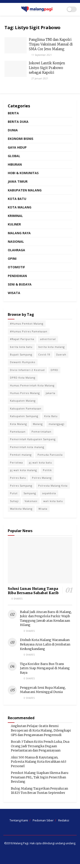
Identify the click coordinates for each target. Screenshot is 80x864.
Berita (13, 113)
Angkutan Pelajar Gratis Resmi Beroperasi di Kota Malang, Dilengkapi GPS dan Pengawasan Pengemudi (41, 730)
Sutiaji (14, 501)
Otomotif (16, 267)
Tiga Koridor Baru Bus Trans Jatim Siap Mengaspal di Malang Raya (45, 668)
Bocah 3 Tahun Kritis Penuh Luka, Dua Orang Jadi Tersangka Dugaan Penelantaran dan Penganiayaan (40, 746)
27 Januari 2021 (39, 78)
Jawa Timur (18, 181)
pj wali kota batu (40, 462)
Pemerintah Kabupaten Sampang (33, 439)
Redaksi (63, 820)
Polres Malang (42, 477)
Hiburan (15, 164)
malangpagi (56, 424)
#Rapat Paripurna (22, 339)
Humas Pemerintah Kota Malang (32, 385)
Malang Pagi (20, 843)
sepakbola (49, 493)
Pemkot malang (21, 454)
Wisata (14, 293)
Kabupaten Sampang (24, 416)
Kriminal (15, 216)
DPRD (54, 370)
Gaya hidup (17, 147)
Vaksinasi (31, 501)
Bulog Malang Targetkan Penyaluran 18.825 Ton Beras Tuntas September (39, 790)
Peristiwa (16, 462)
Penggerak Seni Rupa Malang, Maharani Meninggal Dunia (43, 690)
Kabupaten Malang (25, 190)
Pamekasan (18, 431)
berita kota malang (51, 347)
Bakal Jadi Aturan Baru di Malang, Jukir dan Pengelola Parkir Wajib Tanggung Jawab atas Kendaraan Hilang (46, 618)
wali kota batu (53, 501)
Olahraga (16, 250)
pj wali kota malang (23, 470)
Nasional (16, 241)
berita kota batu (21, 347)
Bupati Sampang (21, 354)
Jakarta (50, 393)
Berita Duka (18, 121)
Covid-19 (44, 354)
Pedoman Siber (43, 820)
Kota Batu (17, 199)
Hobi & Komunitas (23, 173)
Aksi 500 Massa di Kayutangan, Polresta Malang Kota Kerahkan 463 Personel (38, 761)
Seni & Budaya (20, 284)
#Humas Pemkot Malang (26, 323)
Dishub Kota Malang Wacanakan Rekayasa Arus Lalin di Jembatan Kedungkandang (45, 644)
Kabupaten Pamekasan (25, 408)
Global (14, 156)
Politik (47, 470)
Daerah (61, 354)
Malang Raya (19, 233)
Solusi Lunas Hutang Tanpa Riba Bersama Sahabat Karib (33, 591)
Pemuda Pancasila (50, 454)
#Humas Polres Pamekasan (28, 331)
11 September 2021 (41, 54)
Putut (14, 493)
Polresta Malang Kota (53, 485)
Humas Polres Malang (25, 393)
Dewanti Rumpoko (22, 362)
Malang (38, 424)
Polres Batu (18, 477)
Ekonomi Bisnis (20, 138)
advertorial (48, 339)
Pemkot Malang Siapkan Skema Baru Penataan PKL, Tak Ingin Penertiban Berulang (39, 777)
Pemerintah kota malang (27, 447)
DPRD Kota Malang (22, 377)
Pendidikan (17, 276)
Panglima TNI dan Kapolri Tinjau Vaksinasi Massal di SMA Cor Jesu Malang (51, 44)
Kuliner (14, 224)
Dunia (13, 130)
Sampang (30, 493)
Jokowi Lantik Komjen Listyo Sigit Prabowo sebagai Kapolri (47, 68)
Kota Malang (19, 207)
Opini (12, 258)
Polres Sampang (21, 485)
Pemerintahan (41, 431)
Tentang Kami (19, 820)
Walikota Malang (21, 508)
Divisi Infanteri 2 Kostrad (27, 370)
